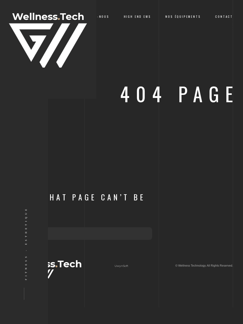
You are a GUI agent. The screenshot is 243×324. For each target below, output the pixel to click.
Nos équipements (183, 16)
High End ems (137, 16)
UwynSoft (121, 266)
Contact (224, 16)
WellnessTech (48, 17)
